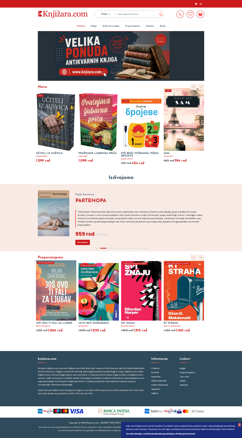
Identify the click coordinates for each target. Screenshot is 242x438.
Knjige (94, 26)
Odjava (154, 393)
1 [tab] (117, 77)
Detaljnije (82, 242)
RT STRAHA (171, 323)
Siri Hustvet (83, 326)
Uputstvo (155, 389)
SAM (166, 153)
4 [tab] (115, 248)
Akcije (162, 26)
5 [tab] (120, 248)
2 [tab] (123, 77)
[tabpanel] (121, 56)
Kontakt (155, 372)
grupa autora (127, 158)
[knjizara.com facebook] (196, 4)
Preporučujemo (132, 26)
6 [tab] (125, 248)
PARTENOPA (90, 200)
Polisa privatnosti (159, 385)
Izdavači (184, 385)
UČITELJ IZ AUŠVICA (49, 153)
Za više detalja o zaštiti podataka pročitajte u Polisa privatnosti (160, 433)
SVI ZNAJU (128, 323)
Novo (42, 87)
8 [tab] (135, 248)
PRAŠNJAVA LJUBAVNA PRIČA (98, 153)
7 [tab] (130, 248)
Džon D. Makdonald (172, 326)
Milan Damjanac (43, 326)
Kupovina (155, 376)
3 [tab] (110, 248)
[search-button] (161, 14)
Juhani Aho (168, 156)
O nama (155, 368)
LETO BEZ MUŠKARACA (94, 323)
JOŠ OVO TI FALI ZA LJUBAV (54, 323)
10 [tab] (145, 248)
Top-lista (150, 26)
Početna (81, 26)
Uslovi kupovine (159, 380)
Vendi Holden (41, 156)
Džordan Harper (128, 326)
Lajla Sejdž (83, 156)
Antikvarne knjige (110, 26)
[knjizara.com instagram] (201, 4)
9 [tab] (140, 248)
